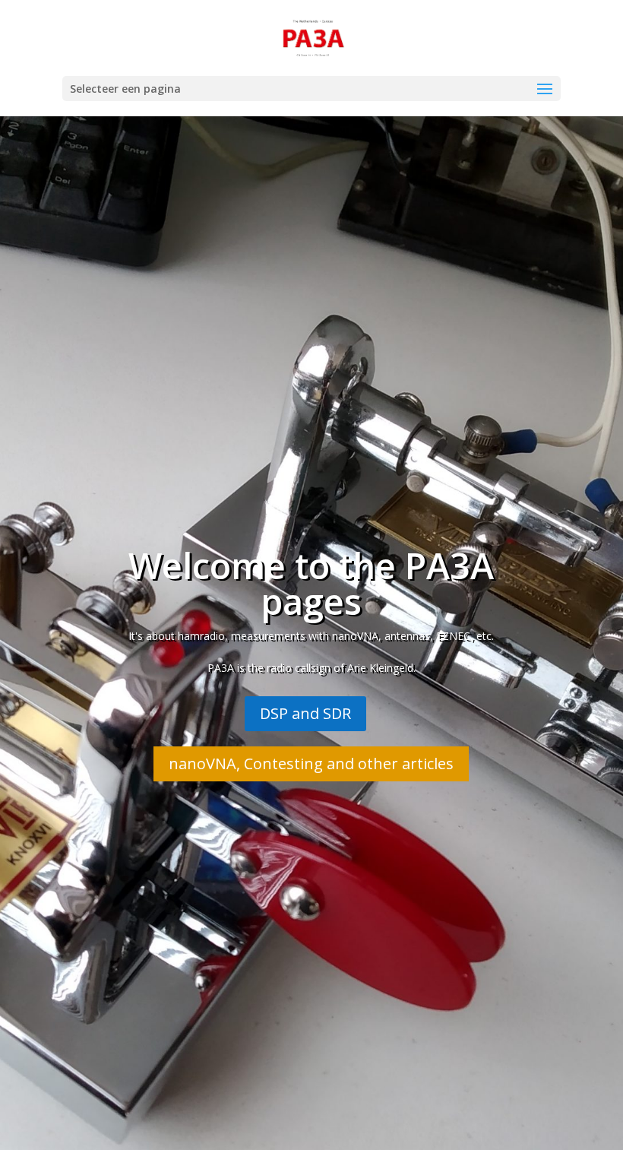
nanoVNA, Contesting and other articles (311, 763)
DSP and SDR (305, 713)
